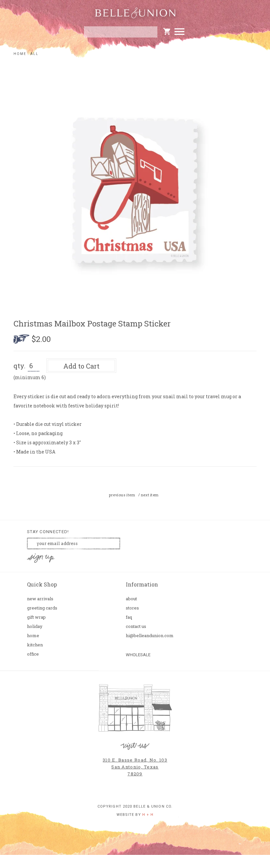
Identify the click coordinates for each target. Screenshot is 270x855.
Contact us (136, 626)
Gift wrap (36, 617)
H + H (148, 815)
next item (150, 495)
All (34, 54)
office (33, 654)
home (20, 54)
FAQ (129, 617)
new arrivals (40, 599)
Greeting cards (42, 608)
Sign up (41, 558)
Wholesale (138, 655)
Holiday (34, 626)
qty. (19, 365)
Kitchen (35, 645)
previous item (122, 495)
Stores (132, 608)
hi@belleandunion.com (148, 636)
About (131, 599)
